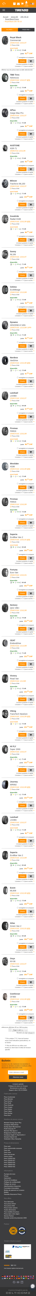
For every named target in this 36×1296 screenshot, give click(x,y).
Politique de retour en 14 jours (18, 1086)
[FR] (33, 3)
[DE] (31, 3)
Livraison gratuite (18, 1084)
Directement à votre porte (18, 1088)
